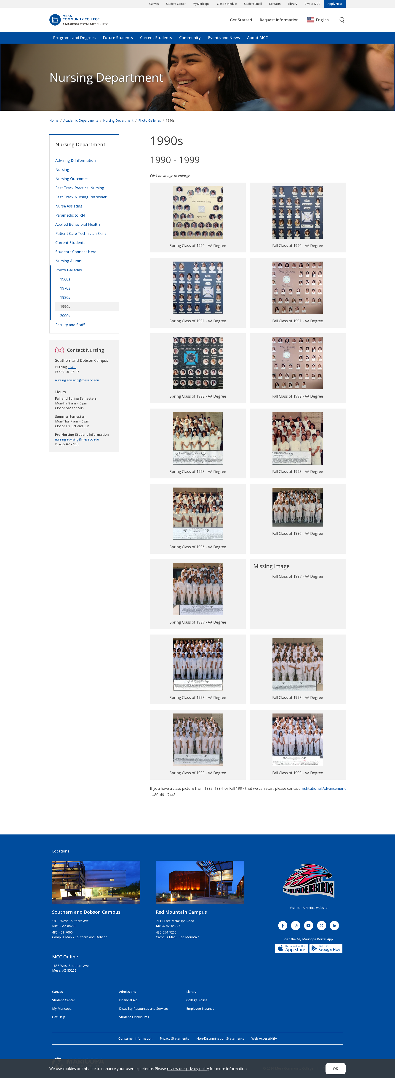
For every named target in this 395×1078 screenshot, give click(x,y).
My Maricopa (201, 4)
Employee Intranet (200, 1008)
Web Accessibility (264, 1038)
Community (190, 37)
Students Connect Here (75, 251)
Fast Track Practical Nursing (79, 187)
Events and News (224, 37)
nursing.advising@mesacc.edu (77, 380)
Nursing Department (106, 77)
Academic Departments (80, 120)
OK (335, 1068)
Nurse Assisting (69, 206)
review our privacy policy (188, 1068)
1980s (65, 297)
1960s (65, 279)
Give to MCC (312, 4)
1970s (65, 288)
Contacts (275, 4)
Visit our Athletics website (309, 907)
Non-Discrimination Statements (220, 1038)
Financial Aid (128, 1000)
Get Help (58, 1017)
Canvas (154, 4)
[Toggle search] (342, 20)
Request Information (279, 19)
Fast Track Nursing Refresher (81, 196)
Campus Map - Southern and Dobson (79, 937)
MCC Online (65, 957)
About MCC (257, 37)
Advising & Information (75, 160)
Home (54, 120)
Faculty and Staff (70, 324)
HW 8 (72, 367)
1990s (65, 306)
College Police (196, 1000)
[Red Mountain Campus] (200, 884)
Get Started (241, 19)
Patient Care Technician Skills (80, 233)
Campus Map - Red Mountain (177, 937)
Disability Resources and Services (143, 1008)
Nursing (62, 169)
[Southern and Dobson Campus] (96, 884)
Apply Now (335, 4)
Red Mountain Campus (181, 912)
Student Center (176, 4)
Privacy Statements (174, 1038)
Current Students (156, 37)
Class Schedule (227, 4)
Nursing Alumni (68, 260)
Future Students (118, 37)
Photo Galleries (149, 120)
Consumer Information (135, 1038)
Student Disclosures (134, 1017)
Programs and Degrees (74, 37)
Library (292, 4)
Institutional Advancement (323, 788)
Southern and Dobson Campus (86, 912)
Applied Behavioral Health (77, 224)
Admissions (127, 991)
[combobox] (321, 20)
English (322, 19)
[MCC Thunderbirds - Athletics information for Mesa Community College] (308, 881)
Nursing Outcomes (71, 178)
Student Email (253, 4)
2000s (65, 315)
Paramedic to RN (70, 215)
